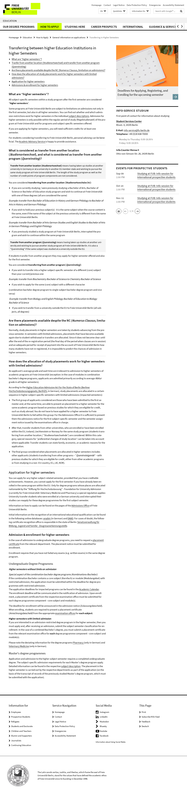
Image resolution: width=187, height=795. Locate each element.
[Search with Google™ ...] (181, 11)
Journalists (16, 740)
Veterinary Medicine (19, 646)
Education (10, 20)
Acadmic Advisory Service (32, 141)
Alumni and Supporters (21, 735)
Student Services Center (129, 121)
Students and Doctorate (22, 726)
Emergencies (155, 5)
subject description (70, 666)
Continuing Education (21, 745)
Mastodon (104, 721)
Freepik (176, 49)
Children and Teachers (21, 731)
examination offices (65, 613)
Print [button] (144, 712)
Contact (107, 5)
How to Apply (49, 26)
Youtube (103, 731)
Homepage (96, 5)
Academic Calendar (89, 589)
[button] (103, 11)
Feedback (146, 721)
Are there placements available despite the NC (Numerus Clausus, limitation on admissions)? (58, 70)
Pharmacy (78, 642)
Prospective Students (20, 716)
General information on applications (68, 37)
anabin (47, 518)
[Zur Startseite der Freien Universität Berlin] (24, 9)
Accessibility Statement (173, 5)
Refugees (15, 721)
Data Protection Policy (137, 5)
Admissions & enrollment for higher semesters (35, 85)
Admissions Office (80, 505)
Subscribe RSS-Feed (151, 716)
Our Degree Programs (18, 26)
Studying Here (75, 26)
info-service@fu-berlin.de (136, 130)
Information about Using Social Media (110, 742)
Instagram (104, 712)
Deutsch (145, 726)
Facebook (104, 735)
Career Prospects (104, 26)
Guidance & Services (163, 26)
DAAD (70, 518)
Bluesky (103, 726)
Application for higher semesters (28, 81)
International (133, 26)
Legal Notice (118, 5)
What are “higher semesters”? (27, 59)
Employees (16, 712)
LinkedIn (104, 716)
